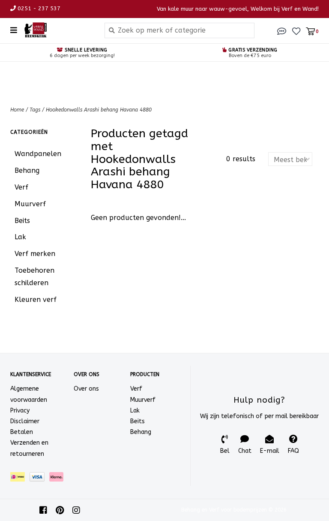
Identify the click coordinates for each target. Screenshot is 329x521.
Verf (21, 187)
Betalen (21, 432)
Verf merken (35, 254)
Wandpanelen (38, 154)
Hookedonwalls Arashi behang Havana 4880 (99, 110)
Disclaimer (24, 421)
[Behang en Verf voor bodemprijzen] (58, 30)
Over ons (86, 388)
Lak (20, 237)
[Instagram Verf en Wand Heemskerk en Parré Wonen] (76, 510)
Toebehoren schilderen (34, 276)
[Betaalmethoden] (20, 478)
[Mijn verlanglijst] (296, 31)
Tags (35, 110)
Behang (27, 170)
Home (17, 110)
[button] (282, 31)
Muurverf (30, 204)
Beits (22, 221)
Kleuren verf (36, 299)
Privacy (20, 410)
